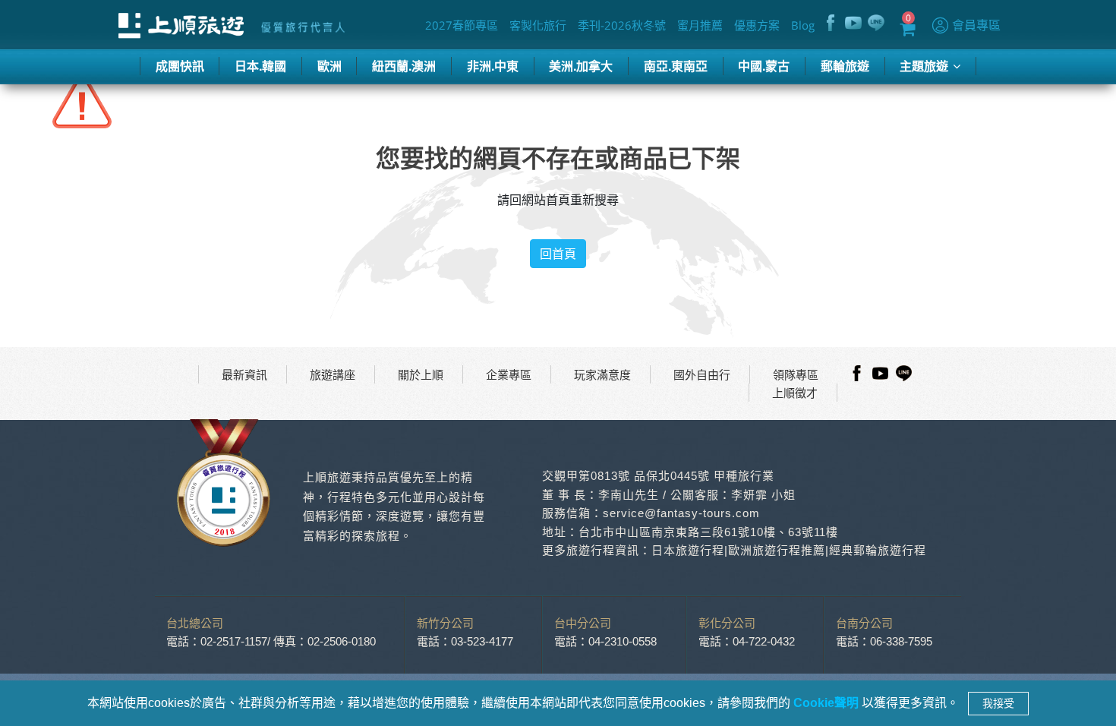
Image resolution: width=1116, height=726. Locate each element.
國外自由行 (701, 374)
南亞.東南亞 (676, 65)
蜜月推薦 (701, 25)
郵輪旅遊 (845, 65)
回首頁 (558, 253)
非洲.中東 (493, 65)
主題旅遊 (925, 65)
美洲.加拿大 (581, 65)
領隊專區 (795, 374)
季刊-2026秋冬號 (622, 25)
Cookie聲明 (827, 702)
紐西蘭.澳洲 (404, 65)
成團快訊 (180, 65)
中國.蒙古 (764, 65)
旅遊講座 (332, 374)
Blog (803, 25)
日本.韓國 (260, 65)
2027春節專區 (462, 25)
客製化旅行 (538, 25)
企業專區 (508, 374)
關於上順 (420, 374)
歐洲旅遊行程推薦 (776, 550)
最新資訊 (244, 374)
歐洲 (329, 65)
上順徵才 (795, 392)
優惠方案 (757, 25)
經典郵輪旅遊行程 (877, 550)
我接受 (998, 703)
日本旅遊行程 (687, 550)
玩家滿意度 (602, 374)
